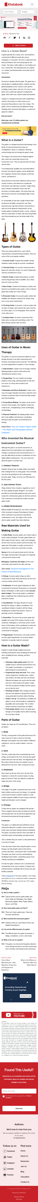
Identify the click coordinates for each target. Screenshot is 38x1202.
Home (23, 1151)
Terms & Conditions (19, 1193)
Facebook (10, 1151)
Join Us (24, 1166)
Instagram (10, 1163)
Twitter (9, 1157)
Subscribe (19, 1108)
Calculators (25, 1177)
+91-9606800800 (19, 1138)
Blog (22, 1171)
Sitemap (19, 1199)
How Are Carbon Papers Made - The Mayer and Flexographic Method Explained (19, 430)
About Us (24, 1156)
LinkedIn (10, 1169)
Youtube (9, 1175)
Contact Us (25, 1182)
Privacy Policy (19, 1197)
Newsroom (25, 1161)
